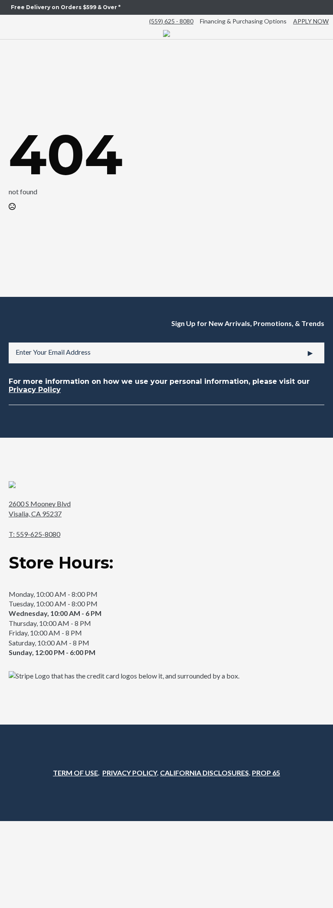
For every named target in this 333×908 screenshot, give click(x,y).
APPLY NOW (311, 21)
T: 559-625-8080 (34, 534)
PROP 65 (266, 772)
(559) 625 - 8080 (171, 21)
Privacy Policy (35, 390)
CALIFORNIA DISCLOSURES (204, 772)
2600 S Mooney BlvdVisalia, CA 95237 (40, 508)
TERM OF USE (75, 772)
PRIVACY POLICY (129, 772)
